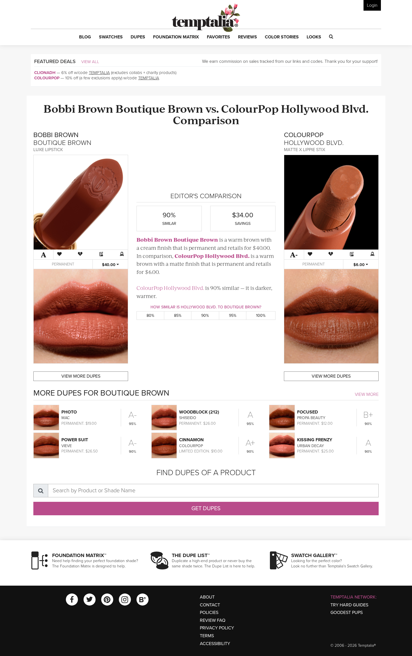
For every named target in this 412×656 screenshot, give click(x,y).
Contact (210, 605)
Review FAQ (212, 620)
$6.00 (359, 264)
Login (372, 5)
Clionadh (44, 72)
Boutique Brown (159, 108)
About (207, 597)
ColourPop (46, 77)
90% (205, 315)
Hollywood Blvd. (325, 108)
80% (150, 315)
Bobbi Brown (78, 108)
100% (260, 315)
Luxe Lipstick (48, 150)
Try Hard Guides (349, 605)
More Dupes (80, 376)
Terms (207, 636)
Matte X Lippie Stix (304, 150)
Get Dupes (206, 508)
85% (177, 315)
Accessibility (215, 643)
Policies (209, 612)
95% (232, 315)
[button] (85, 37)
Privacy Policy (217, 628)
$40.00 (109, 264)
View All (90, 61)
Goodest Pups (346, 612)
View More (367, 394)
